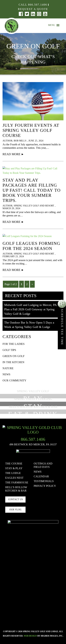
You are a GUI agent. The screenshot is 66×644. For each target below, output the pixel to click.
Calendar (41, 476)
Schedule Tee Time (62, 326)
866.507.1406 (37, 4)
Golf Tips (9, 350)
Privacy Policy (45, 485)
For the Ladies (14, 343)
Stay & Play (14, 468)
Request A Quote (33, 9)
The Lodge (13, 473)
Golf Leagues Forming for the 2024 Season (31, 246)
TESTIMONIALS (44, 481)
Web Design (30, 636)
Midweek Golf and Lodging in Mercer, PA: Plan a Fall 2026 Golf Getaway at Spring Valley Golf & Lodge (30, 309)
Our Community (14, 380)
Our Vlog (15, 509)
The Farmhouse (16, 482)
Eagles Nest (14, 477)
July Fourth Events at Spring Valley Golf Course (31, 130)
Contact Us (15, 499)
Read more (11, 154)
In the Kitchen (13, 362)
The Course (13, 463)
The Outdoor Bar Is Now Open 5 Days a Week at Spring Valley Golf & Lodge (29, 325)
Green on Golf (14, 356)
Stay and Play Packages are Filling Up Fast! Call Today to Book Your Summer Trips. (32, 190)
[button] (51, 25)
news (6, 374)
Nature (8, 368)
